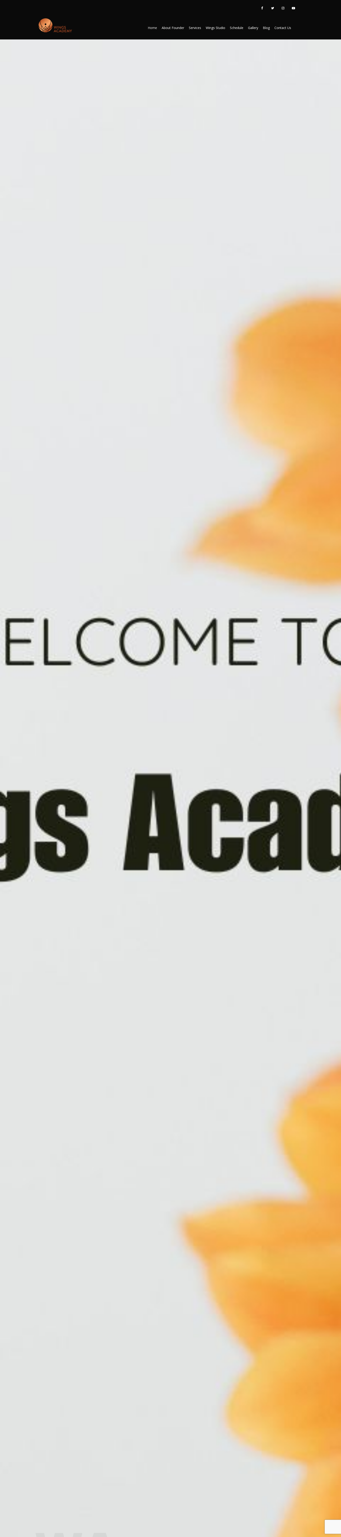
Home (152, 28)
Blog (266, 28)
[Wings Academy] (55, 25)
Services (195, 28)
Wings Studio (215, 28)
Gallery (253, 28)
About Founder (173, 28)
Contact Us (282, 28)
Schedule (236, 28)
